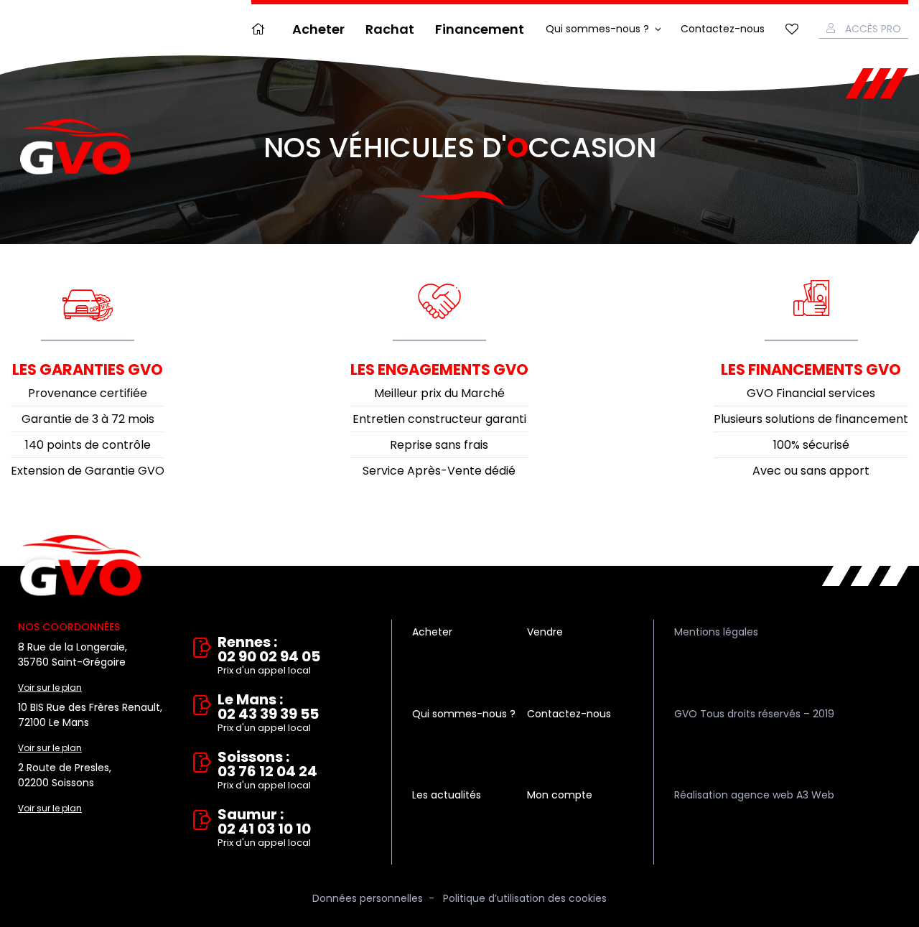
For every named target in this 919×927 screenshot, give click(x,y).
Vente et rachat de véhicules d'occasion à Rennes (81, 566)
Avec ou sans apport (810, 470)
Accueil (261, 29)
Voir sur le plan (50, 687)
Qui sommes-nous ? (597, 29)
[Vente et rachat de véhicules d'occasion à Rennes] (75, 147)
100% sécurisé (811, 445)
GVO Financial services (811, 393)
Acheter (318, 29)
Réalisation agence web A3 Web (754, 795)
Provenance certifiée (87, 393)
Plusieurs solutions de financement (811, 419)
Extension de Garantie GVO (87, 470)
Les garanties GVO (87, 369)
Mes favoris (791, 29)
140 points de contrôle (88, 445)
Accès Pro (873, 29)
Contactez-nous (723, 29)
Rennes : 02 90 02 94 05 (269, 656)
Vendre (545, 632)
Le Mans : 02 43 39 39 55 (268, 713)
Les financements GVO (811, 369)
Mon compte (559, 795)
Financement (479, 29)
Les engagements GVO (439, 369)
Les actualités (446, 795)
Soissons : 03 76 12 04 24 (267, 771)
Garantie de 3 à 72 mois (88, 419)
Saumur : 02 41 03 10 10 (264, 828)
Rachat (389, 29)
